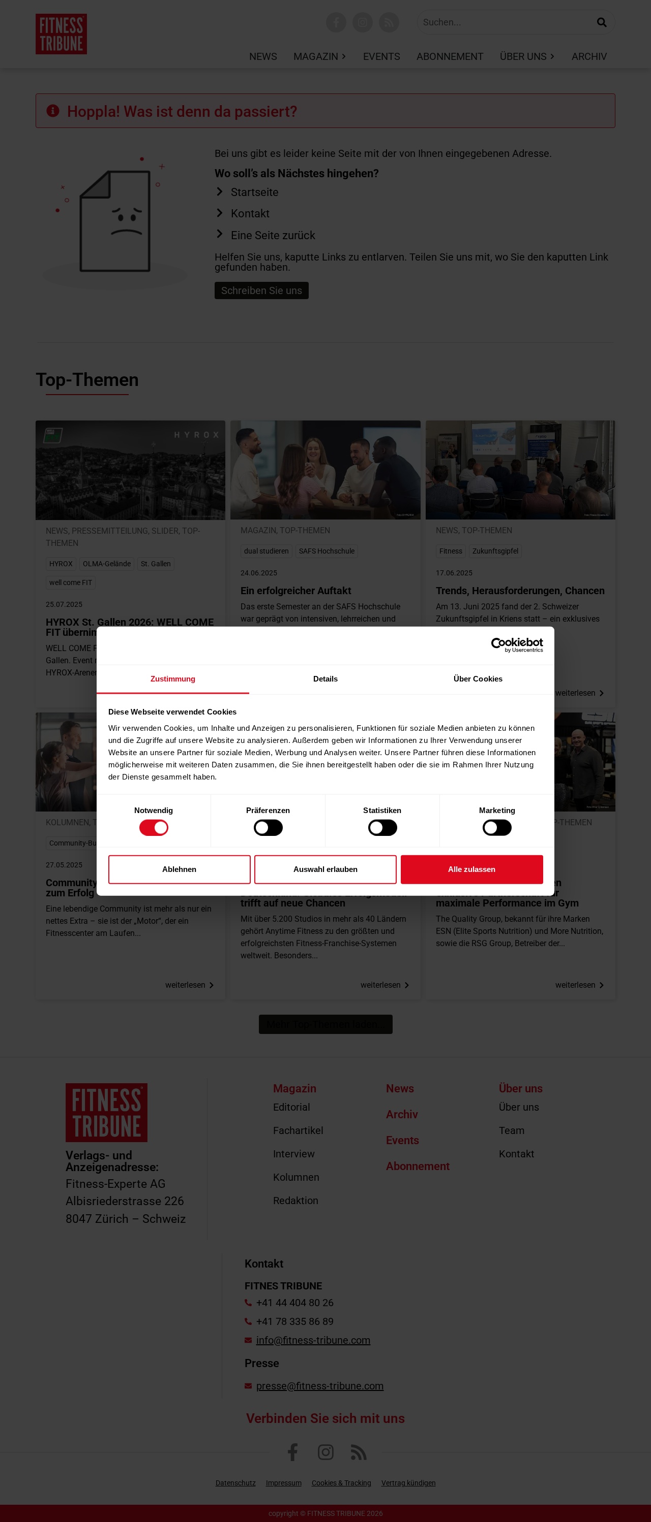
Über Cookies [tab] (478, 678)
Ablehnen (179, 869)
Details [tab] (325, 678)
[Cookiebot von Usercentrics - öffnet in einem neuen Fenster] (498, 645)
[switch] (268, 827)
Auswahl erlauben (325, 869)
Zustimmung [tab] (173, 678)
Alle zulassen (471, 869)
